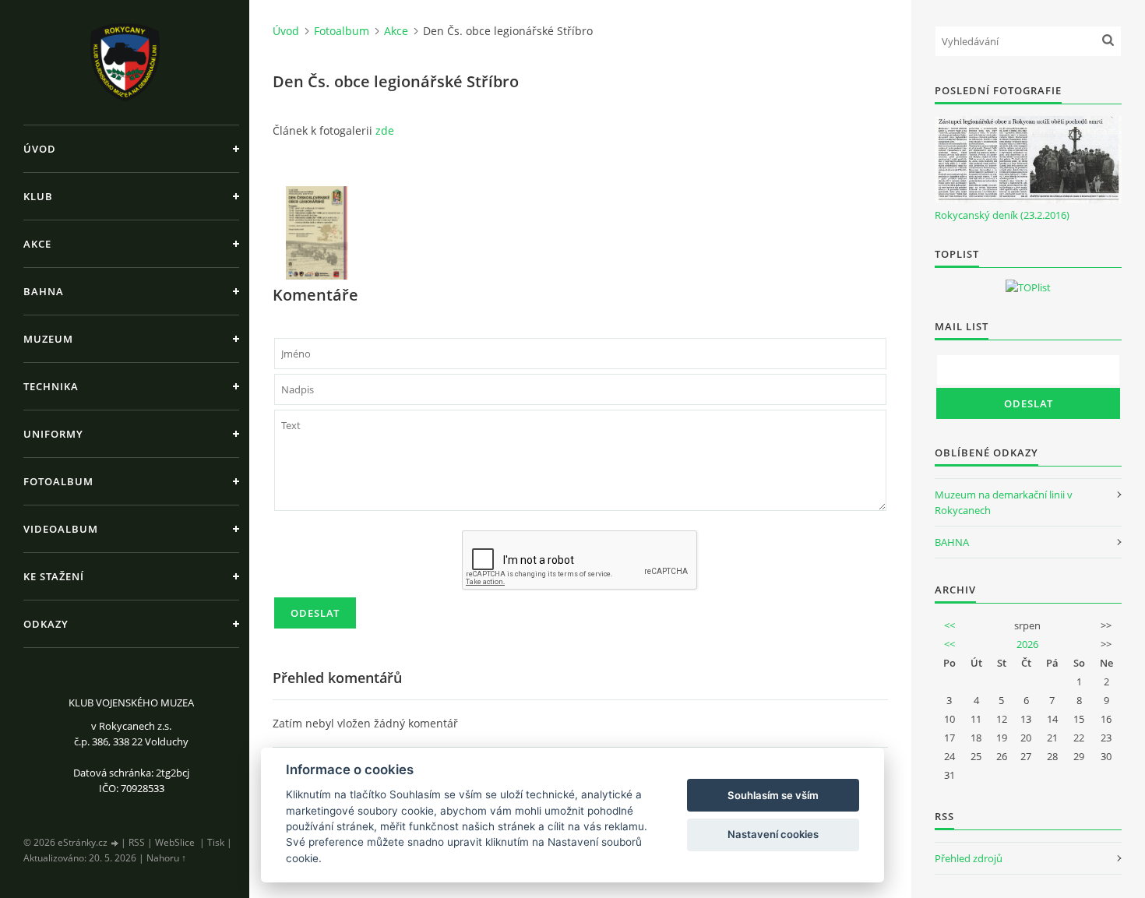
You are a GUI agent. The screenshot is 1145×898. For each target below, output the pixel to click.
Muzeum (48, 339)
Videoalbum (60, 529)
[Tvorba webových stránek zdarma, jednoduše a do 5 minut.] (115, 843)
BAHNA (952, 542)
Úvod (39, 149)
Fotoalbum (58, 481)
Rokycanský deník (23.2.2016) (1002, 215)
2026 (1027, 644)
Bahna (43, 291)
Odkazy (46, 624)
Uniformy (53, 434)
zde (384, 130)
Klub (38, 196)
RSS (137, 842)
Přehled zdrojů (968, 858)
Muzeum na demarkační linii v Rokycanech (1004, 502)
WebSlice (175, 842)
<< (949, 625)
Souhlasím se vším (773, 795)
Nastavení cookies (773, 834)
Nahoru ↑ (166, 858)
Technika (51, 386)
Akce (37, 244)
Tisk (215, 842)
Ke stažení (53, 576)
